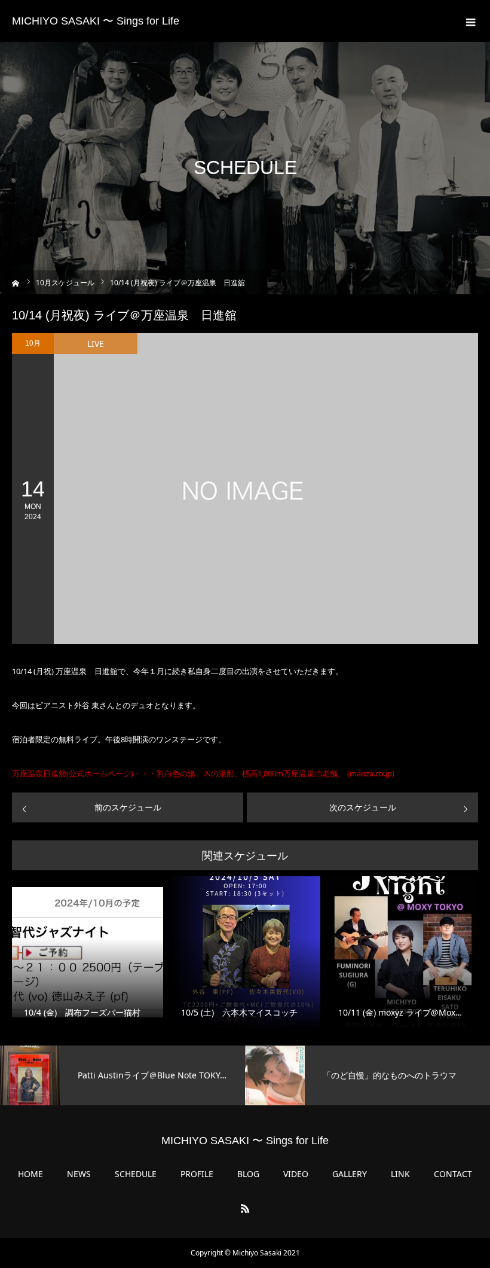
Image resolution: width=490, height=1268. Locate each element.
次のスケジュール (362, 807)
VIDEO (295, 1174)
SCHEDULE (136, 1174)
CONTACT (453, 1174)
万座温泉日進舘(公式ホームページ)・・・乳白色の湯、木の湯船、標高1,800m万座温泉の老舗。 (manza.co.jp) (203, 773)
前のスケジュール (127, 807)
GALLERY (349, 1174)
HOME (30, 1174)
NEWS (79, 1174)
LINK (400, 1174)
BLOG (248, 1174)
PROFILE (196, 1174)
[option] (122, 1075)
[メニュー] (469, 21)
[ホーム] (16, 282)
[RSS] (245, 1208)
